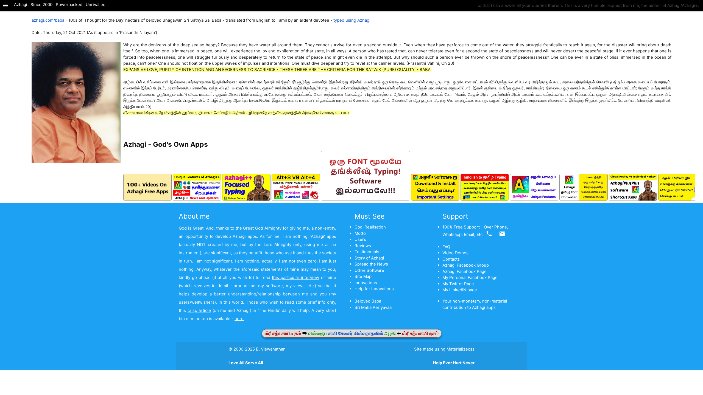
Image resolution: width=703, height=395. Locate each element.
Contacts (451, 259)
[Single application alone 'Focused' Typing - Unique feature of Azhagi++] (246, 199)
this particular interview (295, 277)
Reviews (363, 245)
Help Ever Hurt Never (454, 362)
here (239, 318)
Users (360, 239)
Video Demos (455, 252)
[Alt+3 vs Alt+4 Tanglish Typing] (296, 199)
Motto (360, 233)
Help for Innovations (374, 288)
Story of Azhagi (369, 258)
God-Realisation (370, 227)
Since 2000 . (43, 4)
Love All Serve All (245, 362)
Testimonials (367, 251)
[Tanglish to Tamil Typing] (485, 199)
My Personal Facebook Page (470, 277)
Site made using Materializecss (444, 349)
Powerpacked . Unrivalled (80, 4)
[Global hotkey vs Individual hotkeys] (633, 199)
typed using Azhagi (351, 20)
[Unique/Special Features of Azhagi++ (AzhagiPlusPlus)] (197, 199)
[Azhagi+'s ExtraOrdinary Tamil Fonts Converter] (583, 199)
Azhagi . (22, 4)
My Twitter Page (458, 283)
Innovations (366, 282)
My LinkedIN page (459, 289)
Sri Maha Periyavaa (373, 307)
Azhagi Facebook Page (464, 271)
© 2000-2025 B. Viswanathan (257, 349)
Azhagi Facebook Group (465, 265)
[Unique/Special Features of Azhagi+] (534, 199)
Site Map (363, 276)
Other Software (369, 270)
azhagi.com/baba (48, 20)
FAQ (446, 246)
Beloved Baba (368, 301)
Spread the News (371, 264)
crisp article (199, 310)
